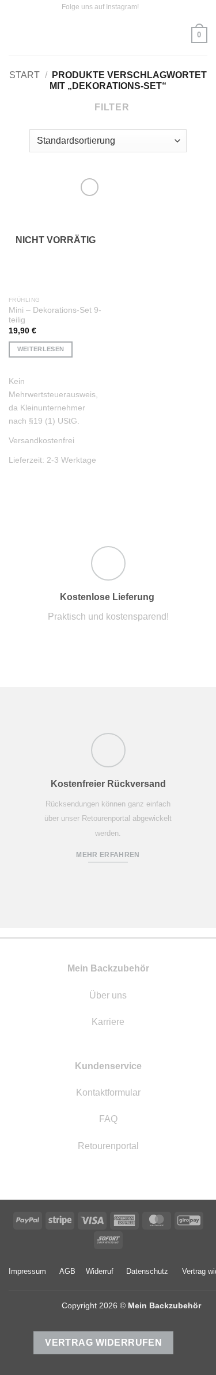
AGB (67, 1271)
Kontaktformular (108, 1092)
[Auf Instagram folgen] (148, 7)
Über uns (108, 995)
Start (24, 75)
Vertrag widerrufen (103, 1342)
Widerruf (99, 1271)
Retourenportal (108, 1146)
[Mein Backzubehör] (108, 35)
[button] (15, 35)
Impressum (27, 1271)
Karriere (108, 1022)
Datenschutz (147, 1271)
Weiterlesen (41, 348)
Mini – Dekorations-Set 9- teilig (55, 315)
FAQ (108, 1119)
